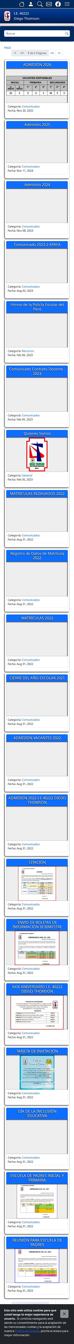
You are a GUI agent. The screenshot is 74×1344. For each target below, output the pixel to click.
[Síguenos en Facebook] (58, 4)
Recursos (28, 351)
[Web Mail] (49, 4)
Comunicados (31, 106)
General (27, 475)
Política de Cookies (27, 1331)
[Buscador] (40, 4)
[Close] (64, 1314)
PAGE (7, 48)
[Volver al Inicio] (21, 4)
